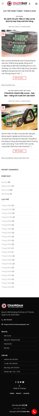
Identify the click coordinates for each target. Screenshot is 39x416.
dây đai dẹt (5, 194)
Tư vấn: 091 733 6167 (11, 363)
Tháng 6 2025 (7, 233)
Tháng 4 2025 (7, 240)
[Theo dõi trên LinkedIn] (23, 382)
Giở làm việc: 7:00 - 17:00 (12, 372)
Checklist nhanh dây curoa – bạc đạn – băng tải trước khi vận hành (19, 94)
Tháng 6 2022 (7, 287)
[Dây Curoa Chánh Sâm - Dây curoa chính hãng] (17, 3)
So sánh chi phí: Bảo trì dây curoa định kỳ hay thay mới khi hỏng (19, 20)
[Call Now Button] (34, 411)
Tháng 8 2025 (7, 225)
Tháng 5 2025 (7, 236)
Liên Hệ (23, 408)
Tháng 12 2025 (7, 209)
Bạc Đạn (11, 90)
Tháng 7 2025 (6, 229)
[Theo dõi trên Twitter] (21, 382)
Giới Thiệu (16, 408)
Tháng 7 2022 (6, 283)
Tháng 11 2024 (7, 260)
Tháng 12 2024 (7, 256)
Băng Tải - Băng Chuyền (12, 340)
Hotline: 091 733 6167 (11, 359)
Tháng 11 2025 (7, 213)
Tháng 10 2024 (7, 264)
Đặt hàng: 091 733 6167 (12, 368)
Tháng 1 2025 (6, 252)
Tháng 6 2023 (7, 271)
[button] (3, 3)
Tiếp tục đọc (19, 78)
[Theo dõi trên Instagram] (18, 382)
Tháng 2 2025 (7, 248)
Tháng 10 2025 (7, 217)
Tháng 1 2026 (6, 205)
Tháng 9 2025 (7, 221)
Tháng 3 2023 (7, 279)
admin (28, 26)
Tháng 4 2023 (7, 275)
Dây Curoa (19, 16)
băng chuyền (18, 90)
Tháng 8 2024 (7, 267)
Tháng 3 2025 (7, 244)
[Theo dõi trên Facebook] (16, 382)
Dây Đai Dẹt (8, 344)
